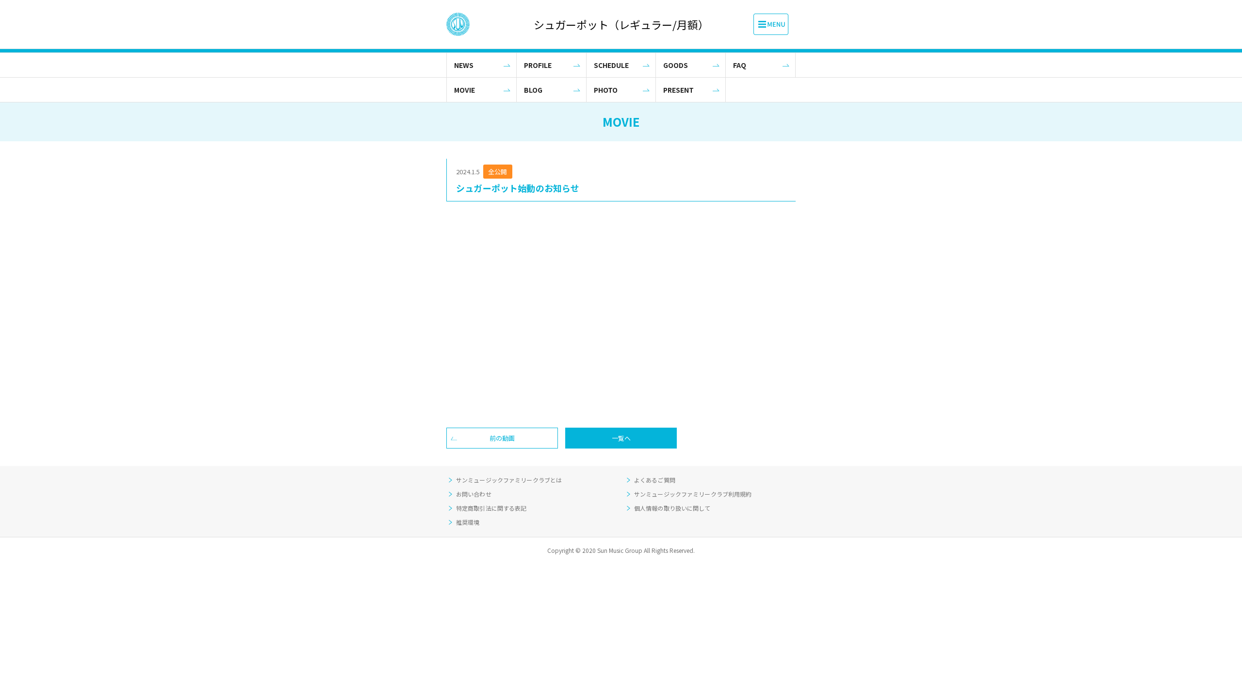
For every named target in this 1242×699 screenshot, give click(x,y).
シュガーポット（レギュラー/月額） (621, 24)
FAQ (739, 65)
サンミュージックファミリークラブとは (509, 480)
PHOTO (606, 90)
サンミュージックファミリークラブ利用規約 (693, 494)
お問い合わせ (473, 494)
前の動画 (502, 438)
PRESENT (678, 90)
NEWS (464, 65)
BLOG (533, 90)
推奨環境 (467, 522)
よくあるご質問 (654, 480)
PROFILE (538, 65)
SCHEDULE (611, 65)
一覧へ (621, 438)
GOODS (675, 65)
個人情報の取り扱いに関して (672, 508)
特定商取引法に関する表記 (491, 508)
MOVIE (464, 90)
